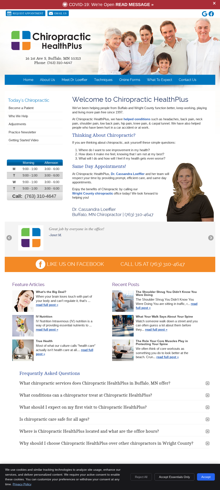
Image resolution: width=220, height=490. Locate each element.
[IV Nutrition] (23, 326)
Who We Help (18, 116)
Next (210, 238)
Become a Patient (21, 108)
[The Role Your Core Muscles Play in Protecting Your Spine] (123, 350)
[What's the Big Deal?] (23, 301)
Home (28, 80)
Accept (206, 477)
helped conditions (137, 119)
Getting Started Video (23, 140)
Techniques (103, 80)
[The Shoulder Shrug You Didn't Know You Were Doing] (123, 301)
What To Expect (159, 80)
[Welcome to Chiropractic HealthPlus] (51, 49)
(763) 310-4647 (40, 196)
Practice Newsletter (22, 132)
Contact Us (187, 80)
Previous (9, 238)
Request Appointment (28, 13)
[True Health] (23, 350)
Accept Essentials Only (174, 477)
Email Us (60, 13)
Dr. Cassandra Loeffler (128, 174)
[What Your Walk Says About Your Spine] (123, 326)
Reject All (141, 477)
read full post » (47, 305)
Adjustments (17, 124)
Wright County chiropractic (92, 193)
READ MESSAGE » (135, 4)
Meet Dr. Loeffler (74, 80)
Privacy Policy (22, 484)
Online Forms (129, 80)
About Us (47, 80)
